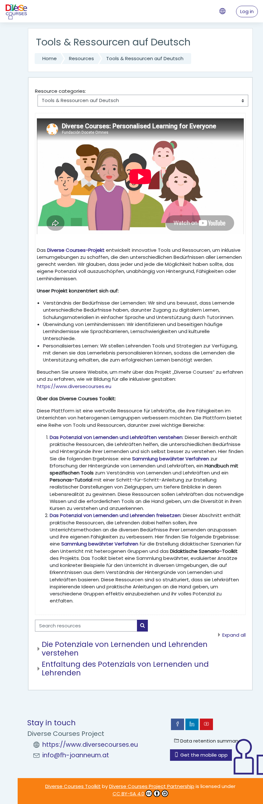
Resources (81, 58)
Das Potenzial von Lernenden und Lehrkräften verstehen (116, 437)
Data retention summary (209, 740)
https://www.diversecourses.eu (74, 386)
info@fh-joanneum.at (75, 755)
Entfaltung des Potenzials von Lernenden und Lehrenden (125, 668)
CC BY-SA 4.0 (128, 793)
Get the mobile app (203, 755)
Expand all (234, 635)
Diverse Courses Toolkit (73, 786)
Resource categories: (60, 91)
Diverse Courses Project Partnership (151, 786)
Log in (247, 11)
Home (49, 58)
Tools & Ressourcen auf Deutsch (144, 58)
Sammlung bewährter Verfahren (170, 458)
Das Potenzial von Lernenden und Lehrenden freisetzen (115, 515)
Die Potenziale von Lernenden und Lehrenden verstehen (125, 648)
